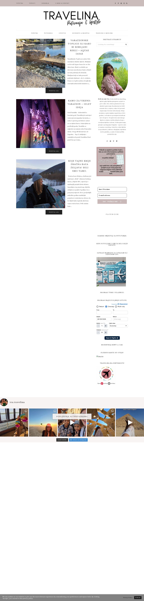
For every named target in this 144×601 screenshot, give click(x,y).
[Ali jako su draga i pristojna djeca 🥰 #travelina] (72, 423)
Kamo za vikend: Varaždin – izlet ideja (79, 104)
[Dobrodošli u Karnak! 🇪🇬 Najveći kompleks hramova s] (101, 423)
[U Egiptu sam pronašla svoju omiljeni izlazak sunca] (43, 423)
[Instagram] (110, 141)
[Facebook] (107, 141)
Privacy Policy (128, 597)
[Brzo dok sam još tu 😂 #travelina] (130, 423)
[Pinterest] (113, 141)
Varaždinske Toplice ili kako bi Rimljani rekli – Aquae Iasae (79, 47)
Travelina (72, 18)
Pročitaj (54, 91)
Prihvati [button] (137, 597)
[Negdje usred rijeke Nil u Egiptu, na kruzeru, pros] (14, 423)
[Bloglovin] (116, 141)
